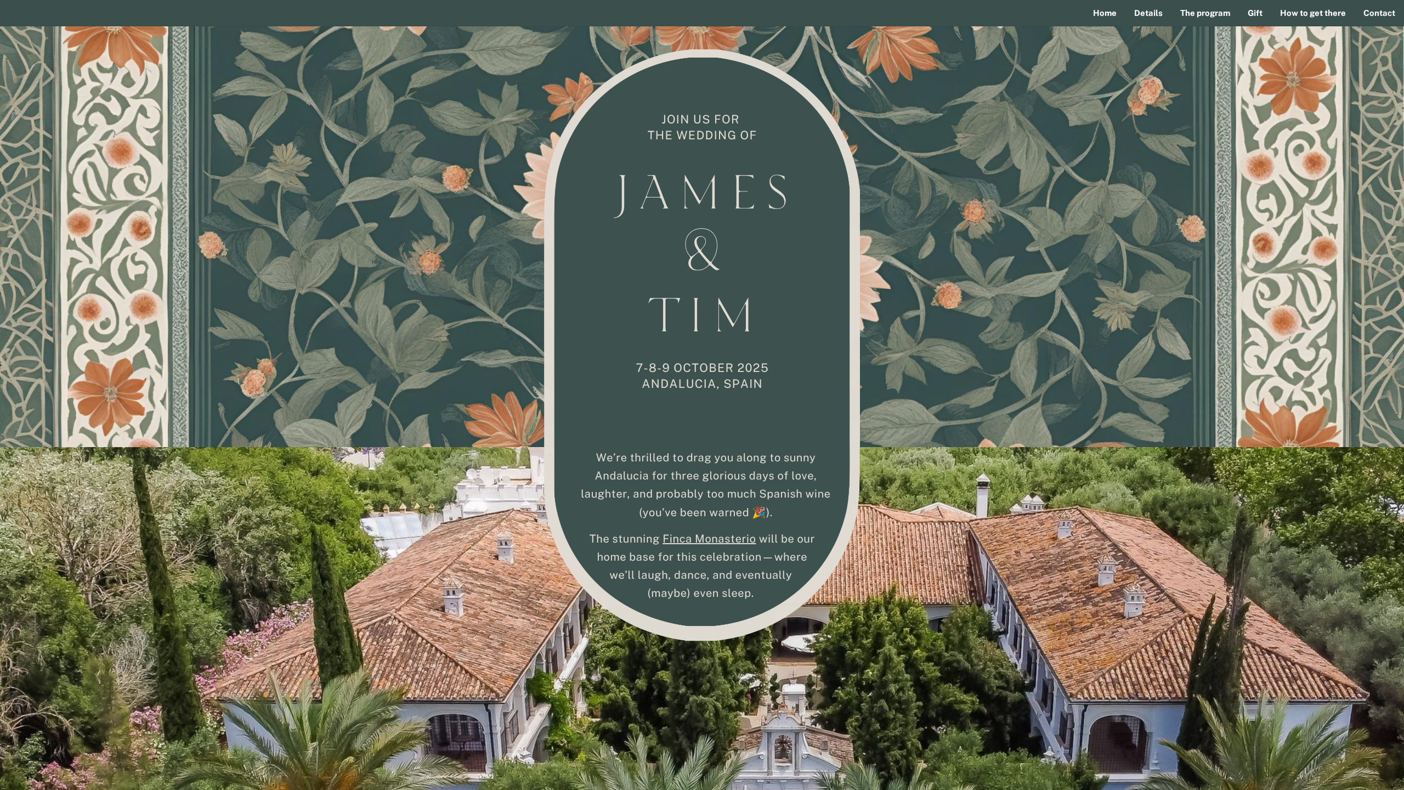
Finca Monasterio (709, 538)
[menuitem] (1105, 13)
